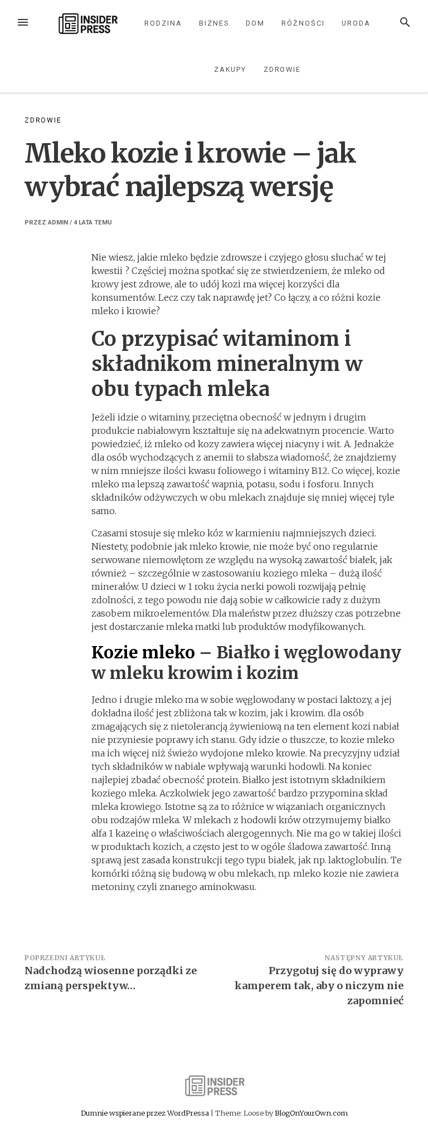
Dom (255, 23)
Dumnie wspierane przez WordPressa (146, 1112)
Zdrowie (282, 69)
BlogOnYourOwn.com (311, 1112)
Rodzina (163, 23)
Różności (302, 23)
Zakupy (230, 69)
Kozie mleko (143, 652)
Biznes (214, 23)
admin (58, 222)
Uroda (356, 23)
